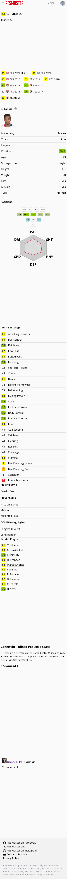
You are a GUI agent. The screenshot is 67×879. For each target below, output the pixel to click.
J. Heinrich (13, 555)
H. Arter (11, 589)
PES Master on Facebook (21, 842)
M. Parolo (12, 584)
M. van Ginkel (15, 550)
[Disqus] (33, 712)
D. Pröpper (13, 560)
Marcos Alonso (15, 564)
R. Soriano (13, 574)
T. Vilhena (13, 545)
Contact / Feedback (18, 854)
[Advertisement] (33, 46)
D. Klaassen (13, 579)
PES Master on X (16, 846)
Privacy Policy (11, 858)
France (5, 20)
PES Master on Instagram (22, 850)
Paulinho (12, 569)
